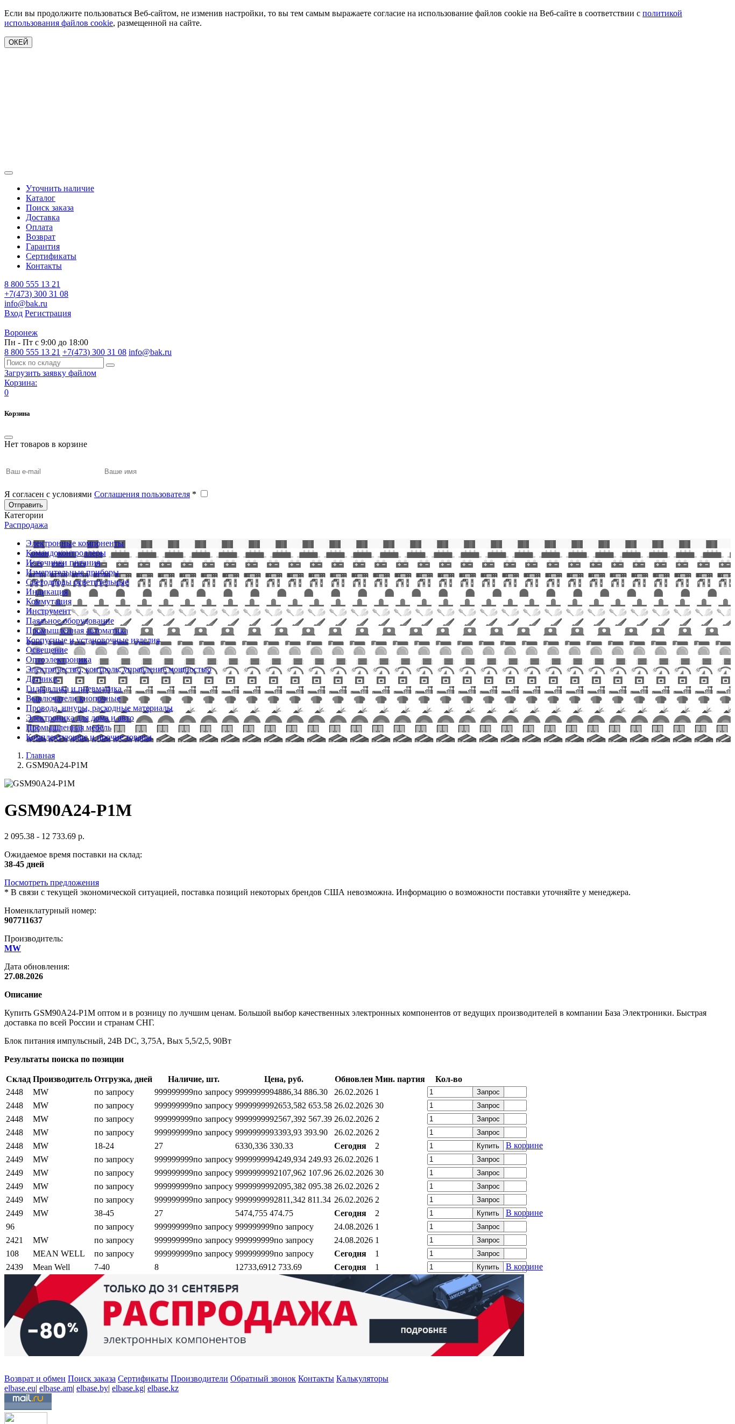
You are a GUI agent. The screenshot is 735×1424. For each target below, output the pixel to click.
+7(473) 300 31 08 (36, 293)
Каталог (40, 198)
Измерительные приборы (72, 572)
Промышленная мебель (68, 727)
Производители (199, 1378)
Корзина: (20, 382)
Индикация (47, 591)
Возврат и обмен (35, 1378)
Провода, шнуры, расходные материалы (99, 708)
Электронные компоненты (75, 543)
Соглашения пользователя (142, 494)
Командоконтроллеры (66, 552)
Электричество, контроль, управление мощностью (118, 669)
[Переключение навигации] (8, 172)
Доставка (43, 217)
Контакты (44, 265)
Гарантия (43, 246)
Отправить (26, 505)
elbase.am (56, 1388)
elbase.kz (163, 1388)
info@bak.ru (25, 303)
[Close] (8, 437)
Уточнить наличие (60, 188)
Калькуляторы (362, 1378)
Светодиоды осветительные (77, 582)
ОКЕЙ (18, 42)
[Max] (12, 1362)
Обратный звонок (263, 1378)
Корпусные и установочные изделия (93, 640)
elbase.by (92, 1388)
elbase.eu (20, 1388)
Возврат (40, 236)
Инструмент (48, 611)
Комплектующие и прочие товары (89, 737)
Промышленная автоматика (77, 630)
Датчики (42, 678)
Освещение (47, 649)
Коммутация (49, 601)
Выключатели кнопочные (73, 698)
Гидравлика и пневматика (74, 688)
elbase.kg (128, 1388)
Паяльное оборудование (70, 620)
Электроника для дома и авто (80, 717)
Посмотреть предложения (51, 882)
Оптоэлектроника (58, 659)
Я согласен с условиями (100, 494)
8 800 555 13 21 (32, 284)
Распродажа (26, 524)
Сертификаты (51, 256)
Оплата (39, 227)
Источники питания (63, 562)
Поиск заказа (50, 207)
